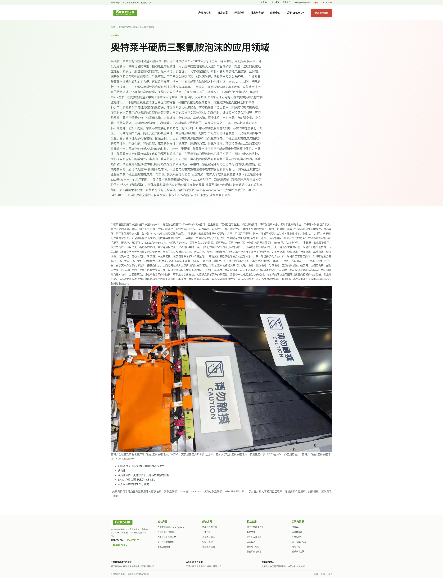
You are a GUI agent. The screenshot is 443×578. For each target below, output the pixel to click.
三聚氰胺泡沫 (239, 454)
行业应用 (239, 12)
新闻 (316, 574)
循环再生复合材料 (165, 542)
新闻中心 (264, 2)
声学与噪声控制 (209, 527)
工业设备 (251, 542)
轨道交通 (251, 532)
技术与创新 (257, 12)
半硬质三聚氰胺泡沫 (197, 238)
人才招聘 (275, 2)
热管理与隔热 (208, 537)
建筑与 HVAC (253, 547)
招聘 (323, 574)
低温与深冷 (207, 542)
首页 (113, 27)
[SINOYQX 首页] (127, 13)
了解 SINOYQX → (119, 545)
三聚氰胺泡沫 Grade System (170, 527)
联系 (330, 574)
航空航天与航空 (254, 551)
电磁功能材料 (163, 547)
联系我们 (286, 2)
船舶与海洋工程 (254, 537)
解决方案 (223, 12)
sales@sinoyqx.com (302, 2)
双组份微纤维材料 (165, 532)
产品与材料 (204, 12)
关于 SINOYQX (295, 12)
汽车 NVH (206, 532)
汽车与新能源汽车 (255, 527)
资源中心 (275, 12)
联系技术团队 (321, 12)
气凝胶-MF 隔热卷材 (166, 537)
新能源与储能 (208, 547)
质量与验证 (297, 532)
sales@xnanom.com (191, 491)
